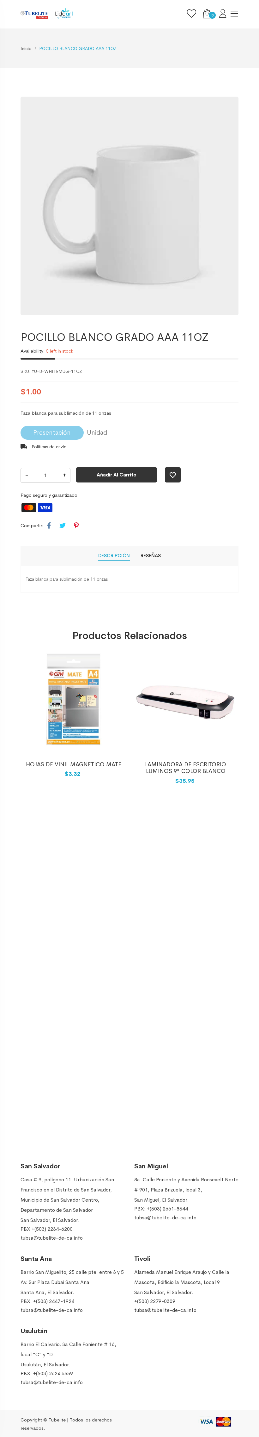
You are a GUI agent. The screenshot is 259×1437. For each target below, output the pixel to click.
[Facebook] (49, 526)
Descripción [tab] (114, 555)
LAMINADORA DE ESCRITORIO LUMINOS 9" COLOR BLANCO (185, 768)
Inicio (26, 48)
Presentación (52, 433)
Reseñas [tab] (151, 555)
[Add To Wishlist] (173, 474)
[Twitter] (62, 526)
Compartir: (32, 525)
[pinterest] (76, 526)
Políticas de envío (48, 447)
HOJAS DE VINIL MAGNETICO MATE (73, 764)
